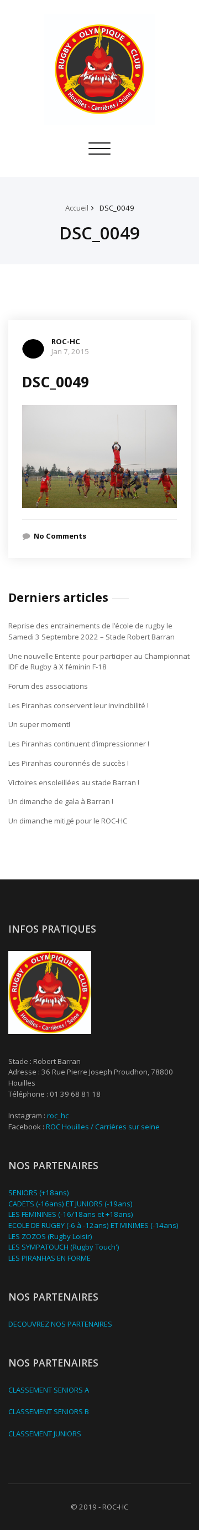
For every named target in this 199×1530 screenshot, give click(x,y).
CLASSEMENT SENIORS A (48, 1390)
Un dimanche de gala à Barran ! (60, 801)
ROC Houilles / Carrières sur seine (103, 1127)
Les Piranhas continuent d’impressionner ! (78, 744)
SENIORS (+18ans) (38, 1193)
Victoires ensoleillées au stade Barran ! (73, 782)
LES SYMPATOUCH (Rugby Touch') (63, 1247)
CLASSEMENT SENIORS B (48, 1411)
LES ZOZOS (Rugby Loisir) (50, 1236)
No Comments (60, 536)
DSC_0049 (117, 208)
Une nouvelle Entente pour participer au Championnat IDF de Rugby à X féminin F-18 (99, 661)
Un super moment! (39, 724)
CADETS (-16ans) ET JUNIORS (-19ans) (70, 1204)
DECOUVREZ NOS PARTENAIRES (60, 1324)
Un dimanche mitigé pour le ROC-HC (67, 821)
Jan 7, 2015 (70, 351)
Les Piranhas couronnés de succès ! (68, 763)
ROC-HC (65, 341)
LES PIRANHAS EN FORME (49, 1258)
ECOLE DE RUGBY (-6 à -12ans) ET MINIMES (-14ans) (93, 1225)
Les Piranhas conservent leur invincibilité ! (78, 705)
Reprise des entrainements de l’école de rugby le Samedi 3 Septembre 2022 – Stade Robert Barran (91, 631)
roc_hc (58, 1115)
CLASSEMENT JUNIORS (44, 1434)
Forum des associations (48, 686)
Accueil (76, 208)
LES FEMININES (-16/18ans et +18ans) (70, 1214)
